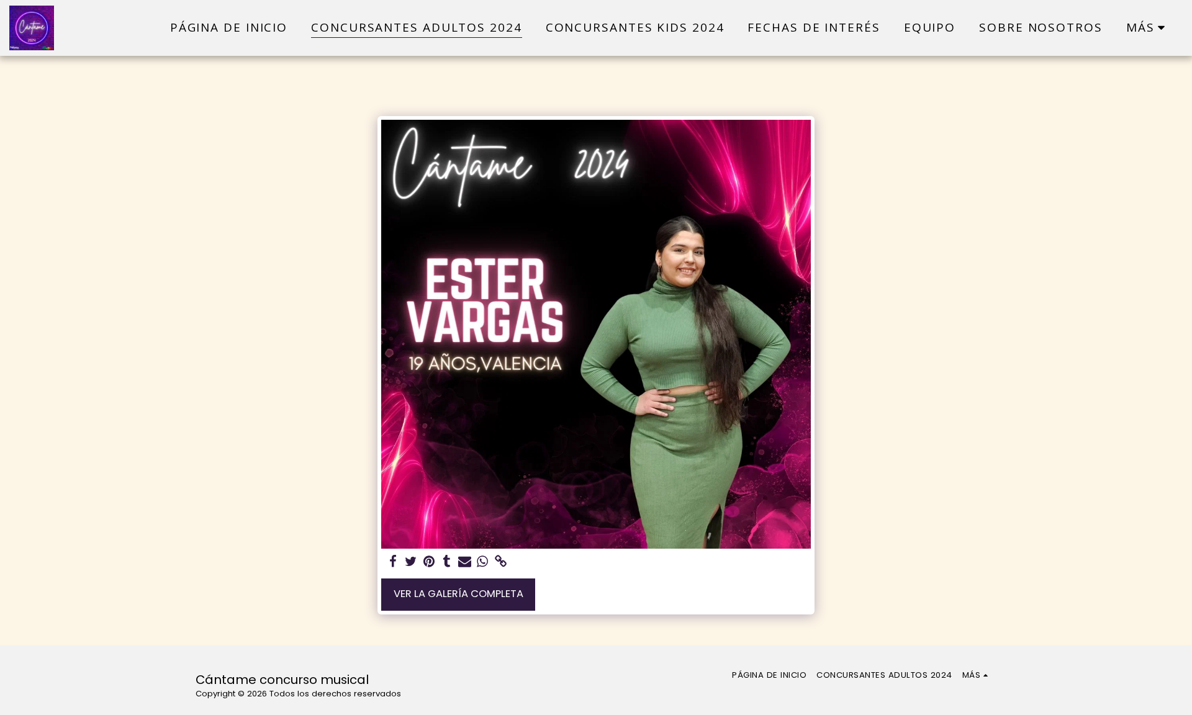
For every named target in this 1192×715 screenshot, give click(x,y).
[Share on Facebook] (393, 562)
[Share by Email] (464, 562)
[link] (500, 562)
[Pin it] (428, 562)
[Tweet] (411, 562)
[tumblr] (446, 562)
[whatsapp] (482, 562)
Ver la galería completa (458, 594)
